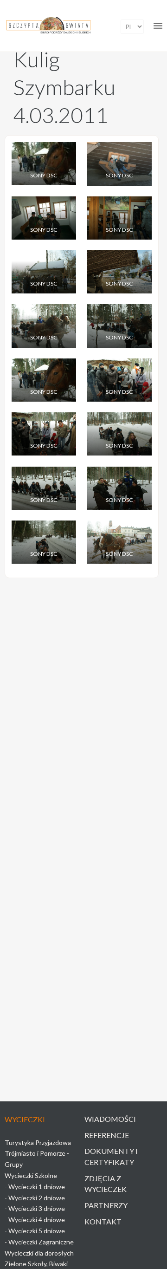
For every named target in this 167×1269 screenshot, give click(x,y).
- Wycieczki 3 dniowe (35, 1208)
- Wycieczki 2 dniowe (35, 1198)
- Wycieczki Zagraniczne (39, 1242)
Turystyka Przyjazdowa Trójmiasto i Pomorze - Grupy (38, 1154)
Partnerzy (106, 1205)
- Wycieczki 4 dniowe (35, 1219)
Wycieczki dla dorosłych (39, 1253)
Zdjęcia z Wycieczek (105, 1184)
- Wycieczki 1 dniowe (35, 1187)
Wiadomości (110, 1118)
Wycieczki (25, 1119)
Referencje (106, 1135)
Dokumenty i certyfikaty (111, 1156)
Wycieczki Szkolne (31, 1175)
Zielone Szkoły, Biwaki (36, 1264)
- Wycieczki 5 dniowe (35, 1231)
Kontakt (103, 1221)
